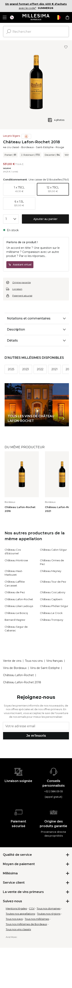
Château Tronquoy (51, 619)
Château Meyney (50, 571)
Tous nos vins (34, 661)
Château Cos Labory (52, 592)
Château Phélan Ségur (54, 606)
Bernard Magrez (15, 619)
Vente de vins (12, 661)
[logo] (36, 17)
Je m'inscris (36, 735)
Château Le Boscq (16, 613)
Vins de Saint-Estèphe (45, 668)
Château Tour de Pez (53, 581)
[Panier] (67, 17)
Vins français (54, 661)
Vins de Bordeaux (14, 668)
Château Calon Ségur (53, 549)
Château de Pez (15, 592)
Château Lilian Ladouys (19, 606)
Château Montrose (16, 560)
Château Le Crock (51, 613)
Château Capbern (51, 599)
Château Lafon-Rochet (19, 599)
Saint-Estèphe (45, 147)
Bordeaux (27, 147)
